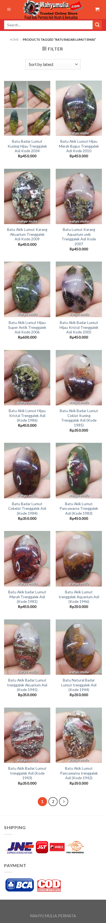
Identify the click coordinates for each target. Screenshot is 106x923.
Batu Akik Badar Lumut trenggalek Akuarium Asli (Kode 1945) (27, 685)
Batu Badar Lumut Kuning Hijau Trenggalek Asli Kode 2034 (27, 146)
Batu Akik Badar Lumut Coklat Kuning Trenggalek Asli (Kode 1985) (79, 418)
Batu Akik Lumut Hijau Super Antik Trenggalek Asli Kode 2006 (27, 327)
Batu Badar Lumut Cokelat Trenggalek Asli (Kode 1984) (27, 508)
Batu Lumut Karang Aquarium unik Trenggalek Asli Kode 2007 (79, 236)
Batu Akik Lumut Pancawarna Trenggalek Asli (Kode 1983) (79, 508)
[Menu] (9, 9)
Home (14, 39)
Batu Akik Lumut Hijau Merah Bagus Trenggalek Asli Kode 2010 (79, 146)
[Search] (97, 25)
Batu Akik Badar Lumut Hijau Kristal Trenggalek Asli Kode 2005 (79, 327)
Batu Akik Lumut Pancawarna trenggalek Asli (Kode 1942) (79, 773)
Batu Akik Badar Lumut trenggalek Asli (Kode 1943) (27, 773)
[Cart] (97, 9)
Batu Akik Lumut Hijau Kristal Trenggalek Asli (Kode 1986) (27, 415)
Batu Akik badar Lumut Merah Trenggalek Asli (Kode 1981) (27, 597)
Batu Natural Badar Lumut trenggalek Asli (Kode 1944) (78, 685)
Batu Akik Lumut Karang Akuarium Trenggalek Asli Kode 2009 (27, 234)
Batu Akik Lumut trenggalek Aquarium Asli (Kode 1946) (79, 597)
